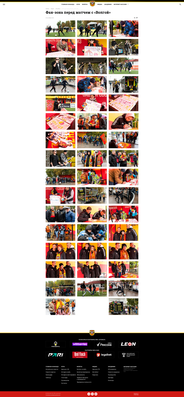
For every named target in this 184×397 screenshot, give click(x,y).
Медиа (99, 4)
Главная (47, 8)
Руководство (65, 380)
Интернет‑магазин (120, 4)
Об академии (112, 369)
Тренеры (110, 377)
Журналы (95, 375)
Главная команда (67, 4)
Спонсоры (64, 377)
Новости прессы (51, 372)
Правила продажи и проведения (82, 378)
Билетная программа (83, 372)
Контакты (64, 383)
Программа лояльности (84, 382)
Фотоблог (58, 8)
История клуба (65, 372)
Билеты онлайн (81, 369)
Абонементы (81, 375)
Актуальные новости (52, 369)
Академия (108, 4)
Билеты (84, 4)
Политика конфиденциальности (53, 394)
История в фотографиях (68, 375)
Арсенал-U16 (65, 369)
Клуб (78, 4)
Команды (111, 380)
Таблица (48, 377)
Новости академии (114, 372)
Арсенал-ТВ (96, 369)
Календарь (49, 375)
